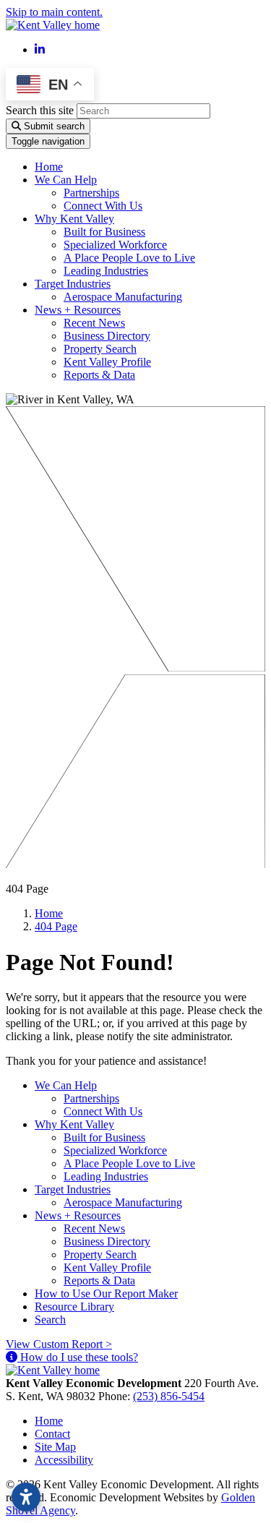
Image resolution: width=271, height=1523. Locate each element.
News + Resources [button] (78, 310)
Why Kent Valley (74, 1124)
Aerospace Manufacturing (123, 297)
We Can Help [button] (66, 179)
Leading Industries (106, 271)
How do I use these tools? (77, 1357)
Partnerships (91, 192)
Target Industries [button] (73, 284)
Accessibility (64, 1460)
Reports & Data (99, 375)
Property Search (100, 349)
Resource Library (74, 1306)
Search (50, 1319)
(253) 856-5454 (169, 1396)
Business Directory (107, 336)
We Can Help (66, 1085)
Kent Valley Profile (107, 362)
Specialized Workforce (115, 245)
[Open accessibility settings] (26, 1497)
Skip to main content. (54, 12)
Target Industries (73, 1189)
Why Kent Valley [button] (74, 219)
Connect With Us (103, 206)
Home (49, 166)
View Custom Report (59, 1344)
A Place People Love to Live (129, 258)
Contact (52, 1434)
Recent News (94, 323)
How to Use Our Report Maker (106, 1293)
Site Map (55, 1447)
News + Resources (78, 1215)
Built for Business (104, 232)
